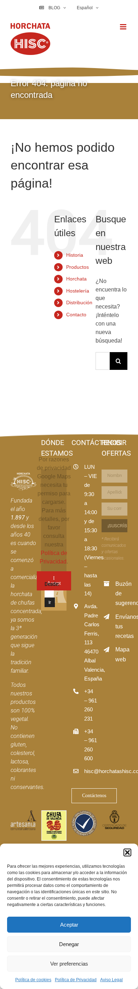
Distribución (79, 302)
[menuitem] (87, 8)
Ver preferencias (69, 964)
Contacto (76, 314)
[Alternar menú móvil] (123, 26)
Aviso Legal (111, 979)
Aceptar (69, 925)
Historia (74, 255)
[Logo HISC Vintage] (23, 475)
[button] (127, 852)
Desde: (52, 584)
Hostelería (77, 291)
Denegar (69, 944)
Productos (77, 267)
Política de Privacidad (76, 979)
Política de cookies (33, 979)
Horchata (76, 279)
